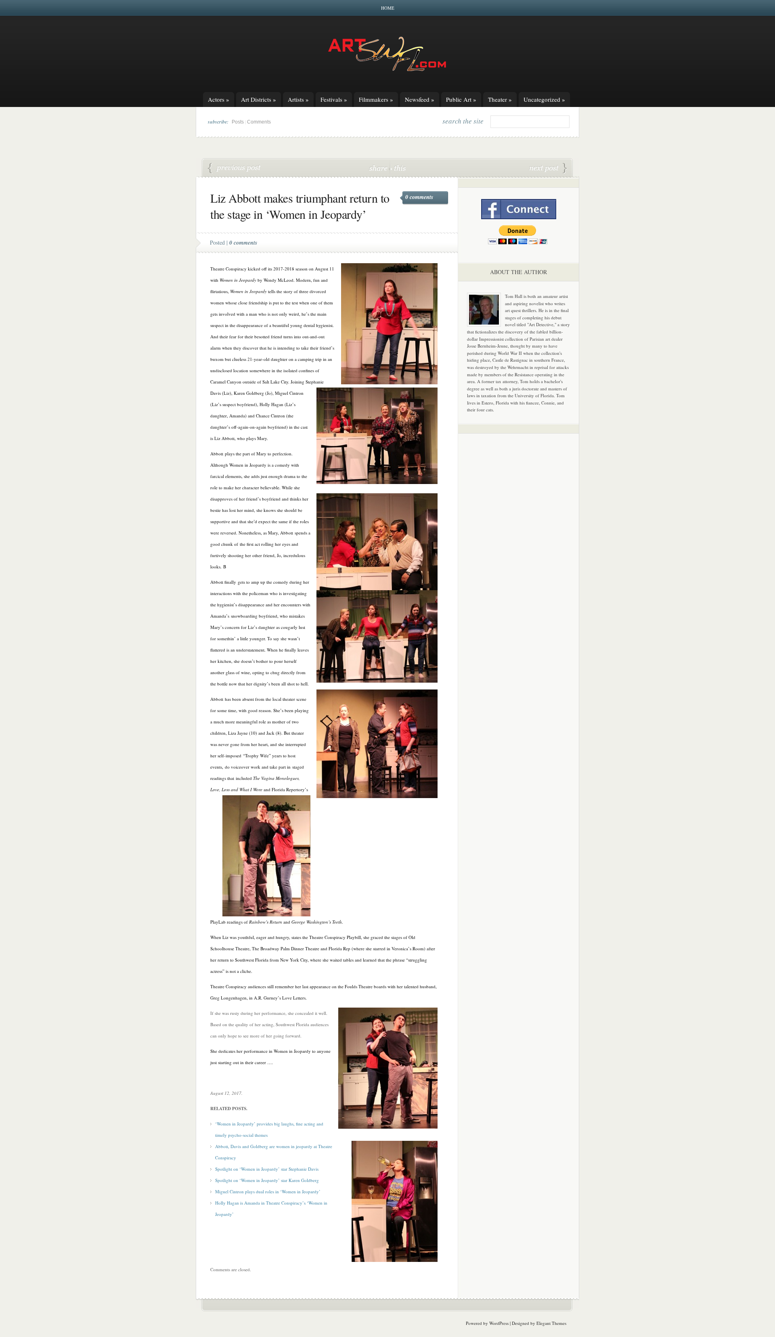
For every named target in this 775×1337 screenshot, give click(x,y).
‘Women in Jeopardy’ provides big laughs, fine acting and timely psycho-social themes (234, 168)
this (398, 167)
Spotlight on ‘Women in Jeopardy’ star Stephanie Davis (266, 1169)
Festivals (333, 99)
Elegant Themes (551, 1323)
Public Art (461, 99)
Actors (218, 99)
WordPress (499, 1323)
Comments (259, 122)
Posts (238, 122)
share (379, 167)
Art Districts (258, 99)
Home (387, 8)
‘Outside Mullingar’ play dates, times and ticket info (548, 168)
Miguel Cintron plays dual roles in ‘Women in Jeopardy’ (267, 1191)
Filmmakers (376, 99)
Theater (500, 99)
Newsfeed (419, 99)
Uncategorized (544, 99)
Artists (298, 99)
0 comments (419, 197)
